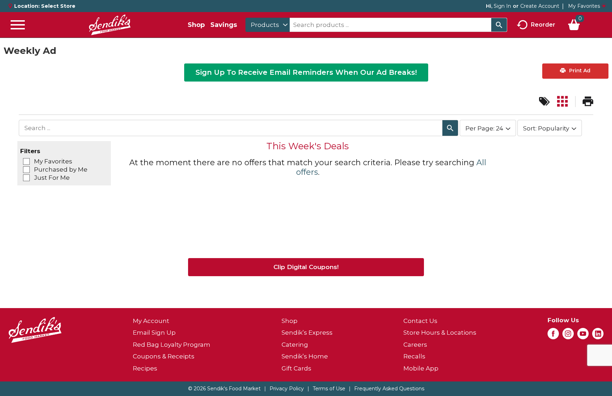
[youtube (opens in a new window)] (583, 335)
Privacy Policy (287, 388)
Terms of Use (329, 388)
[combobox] (267, 25)
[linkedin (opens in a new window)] (598, 335)
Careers (415, 344)
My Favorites (584, 6)
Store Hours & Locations (439, 332)
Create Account (539, 6)
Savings (223, 25)
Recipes (145, 368)
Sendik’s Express (307, 332)
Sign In (502, 6)
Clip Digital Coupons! (306, 266)
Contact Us (420, 320)
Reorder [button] (543, 24)
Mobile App (420, 368)
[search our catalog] (499, 25)
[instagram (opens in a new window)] (568, 335)
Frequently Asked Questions (389, 388)
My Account (151, 320)
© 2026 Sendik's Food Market (224, 388)
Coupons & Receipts (163, 356)
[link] (544, 101)
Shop (196, 25)
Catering (295, 344)
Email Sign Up (154, 332)
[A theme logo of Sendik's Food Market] (110, 24)
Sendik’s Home (305, 356)
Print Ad (579, 70)
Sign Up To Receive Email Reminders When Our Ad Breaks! (306, 72)
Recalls (414, 356)
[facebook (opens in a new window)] (553, 335)
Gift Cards (296, 368)
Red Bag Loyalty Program (171, 344)
